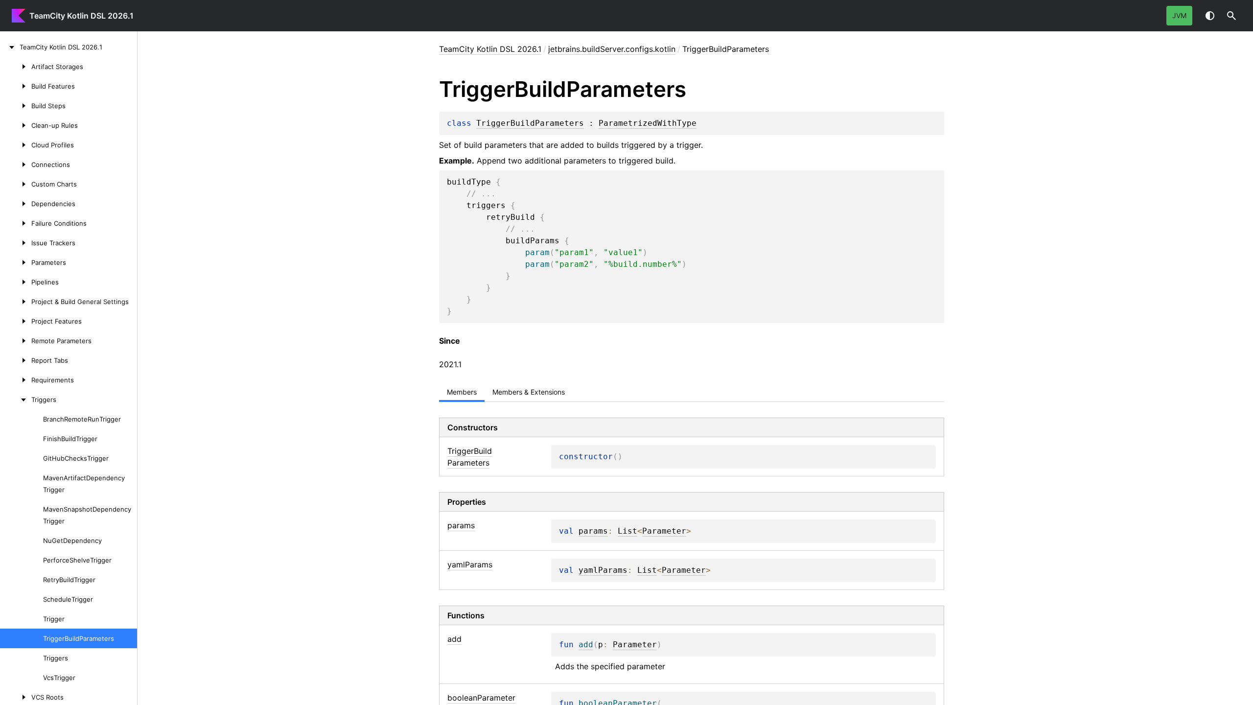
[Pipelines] (15, 282)
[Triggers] (15, 399)
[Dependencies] (15, 203)
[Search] (1231, 15)
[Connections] (15, 164)
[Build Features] (15, 86)
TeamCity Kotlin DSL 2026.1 (81, 16)
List (627, 531)
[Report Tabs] (15, 360)
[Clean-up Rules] (15, 125)
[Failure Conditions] (15, 223)
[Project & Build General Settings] (15, 301)
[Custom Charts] (15, 184)
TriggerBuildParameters (530, 123)
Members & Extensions (528, 392)
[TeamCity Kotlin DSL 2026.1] (10, 47)
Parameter (664, 531)
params (593, 531)
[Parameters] (15, 262)
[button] (1231, 15)
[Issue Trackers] (15, 243)
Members (462, 392)
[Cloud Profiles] (15, 145)
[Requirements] (15, 380)
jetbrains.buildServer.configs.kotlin (611, 49)
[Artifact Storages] (15, 66)
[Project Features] (15, 321)
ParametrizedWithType (647, 123)
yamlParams (603, 570)
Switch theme (1210, 15)
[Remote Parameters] (15, 341)
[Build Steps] (15, 106)
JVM (1179, 15)
